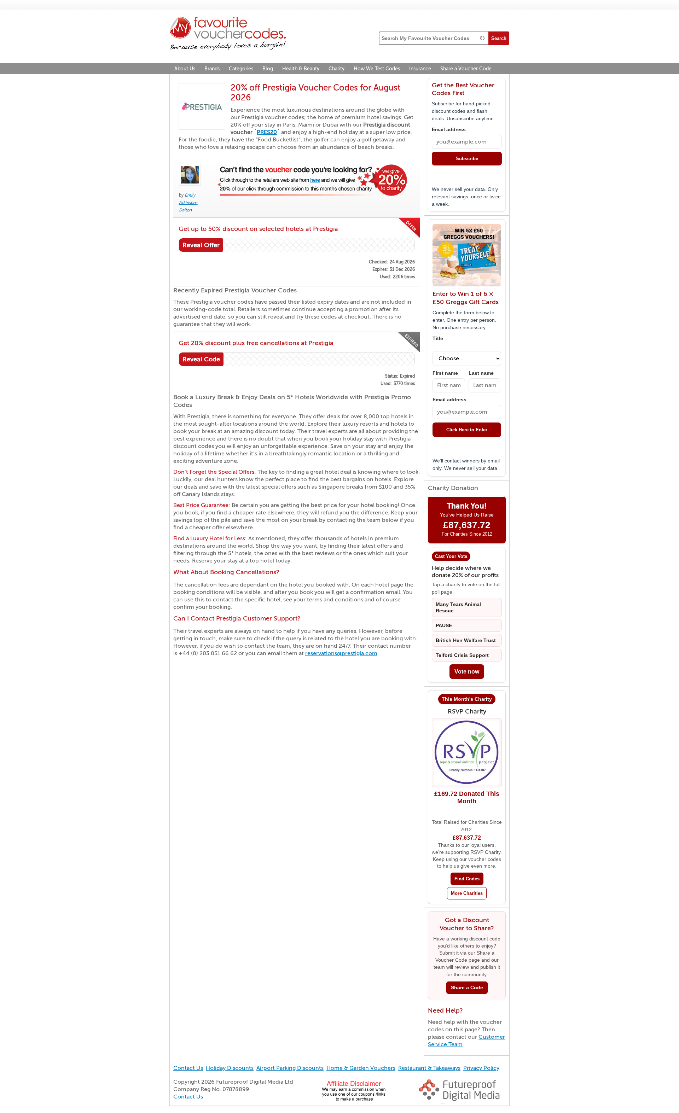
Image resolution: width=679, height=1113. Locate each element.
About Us (184, 68)
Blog (267, 68)
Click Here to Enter (466, 429)
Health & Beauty (300, 68)
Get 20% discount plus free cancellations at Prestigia (256, 342)
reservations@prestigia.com (341, 653)
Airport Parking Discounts (290, 1068)
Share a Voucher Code (466, 68)
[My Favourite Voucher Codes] (228, 35)
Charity (336, 68)
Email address (449, 129)
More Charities (467, 893)
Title (438, 338)
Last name (481, 373)
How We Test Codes (377, 68)
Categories (241, 68)
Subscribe (467, 158)
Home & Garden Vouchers (360, 1068)
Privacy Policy (481, 1068)
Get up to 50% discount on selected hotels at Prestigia (258, 228)
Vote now (466, 672)
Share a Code (467, 987)
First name (445, 373)
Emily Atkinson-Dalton (188, 202)
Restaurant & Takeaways (429, 1068)
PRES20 (267, 132)
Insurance (420, 68)
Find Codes (467, 878)
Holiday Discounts (230, 1068)
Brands (212, 68)
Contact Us (188, 1068)
